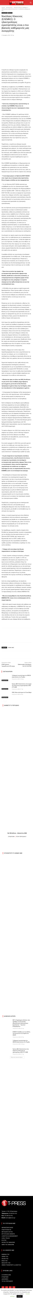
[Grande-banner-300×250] (18, 1127)
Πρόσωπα (10, 12)
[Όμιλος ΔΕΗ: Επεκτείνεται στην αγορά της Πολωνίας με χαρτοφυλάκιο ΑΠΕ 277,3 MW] (6, 686)
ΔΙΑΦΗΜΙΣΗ (5, 1279)
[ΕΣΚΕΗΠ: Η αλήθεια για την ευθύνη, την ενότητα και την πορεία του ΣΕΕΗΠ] (7, 1034)
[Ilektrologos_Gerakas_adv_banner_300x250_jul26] (17, 948)
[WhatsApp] (19, 39)
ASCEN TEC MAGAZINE (8, 1242)
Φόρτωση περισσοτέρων (17, 1057)
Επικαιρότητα (9, 7)
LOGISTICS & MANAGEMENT (10, 1236)
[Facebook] (8, 39)
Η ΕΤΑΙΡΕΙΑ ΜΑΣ (6, 1275)
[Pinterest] (15, 39)
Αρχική (3, 7)
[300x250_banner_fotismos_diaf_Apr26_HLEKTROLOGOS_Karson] (15, 993)
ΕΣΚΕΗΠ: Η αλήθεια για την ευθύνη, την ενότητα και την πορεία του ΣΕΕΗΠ (21, 1033)
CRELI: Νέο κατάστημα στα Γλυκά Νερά (21, 692)
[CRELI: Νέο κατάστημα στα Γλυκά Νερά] (6, 695)
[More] (23, 39)
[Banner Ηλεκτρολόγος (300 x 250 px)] (16, 1062)
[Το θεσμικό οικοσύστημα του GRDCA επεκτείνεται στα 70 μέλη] (6, 678)
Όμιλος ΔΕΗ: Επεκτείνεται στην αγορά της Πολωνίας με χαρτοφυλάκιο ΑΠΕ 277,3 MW (21, 685)
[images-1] (17, 971)
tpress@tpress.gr (10, 1217)
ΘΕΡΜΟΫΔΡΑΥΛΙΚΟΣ (7, 1227)
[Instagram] (6, 1287)
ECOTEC (4, 1240)
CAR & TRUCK (6, 1238)
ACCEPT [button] (20, 1296)
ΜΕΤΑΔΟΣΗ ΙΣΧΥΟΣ (7, 1232)
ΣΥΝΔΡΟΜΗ (11, 836)
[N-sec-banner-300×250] (18, 1150)
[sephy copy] (16, 1173)
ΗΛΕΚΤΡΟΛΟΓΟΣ (6, 1229)
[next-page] (5, 701)
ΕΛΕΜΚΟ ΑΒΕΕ (11, 647)
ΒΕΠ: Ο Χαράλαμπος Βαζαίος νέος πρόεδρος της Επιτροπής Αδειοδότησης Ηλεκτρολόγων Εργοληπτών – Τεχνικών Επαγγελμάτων (21, 1023)
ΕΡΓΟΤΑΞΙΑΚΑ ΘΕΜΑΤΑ (8, 1234)
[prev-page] (3, 701)
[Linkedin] (10, 1287)
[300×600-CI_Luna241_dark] (17, 886)
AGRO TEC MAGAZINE (8, 1244)
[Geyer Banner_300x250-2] (16, 1085)
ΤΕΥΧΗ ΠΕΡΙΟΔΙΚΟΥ (21, 836)
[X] (12, 39)
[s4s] (16, 1109)
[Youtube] (13, 1287)
